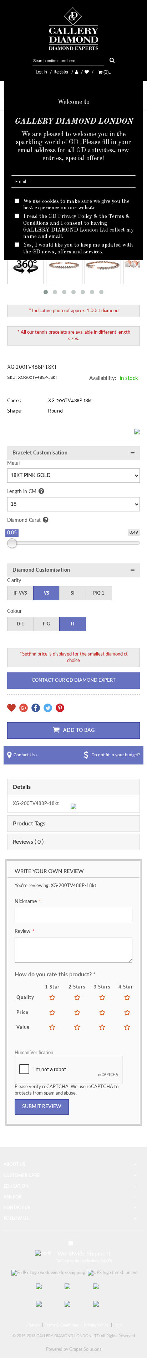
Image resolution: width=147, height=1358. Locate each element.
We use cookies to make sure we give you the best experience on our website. (76, 205)
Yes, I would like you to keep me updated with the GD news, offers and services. (78, 249)
